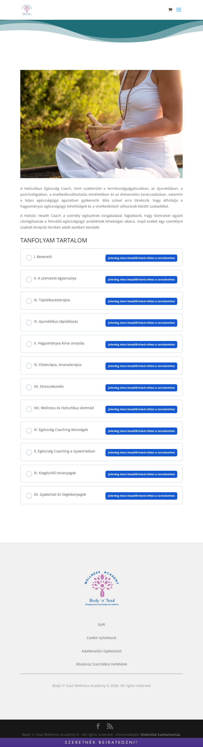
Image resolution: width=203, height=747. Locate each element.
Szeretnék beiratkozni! (101, 742)
